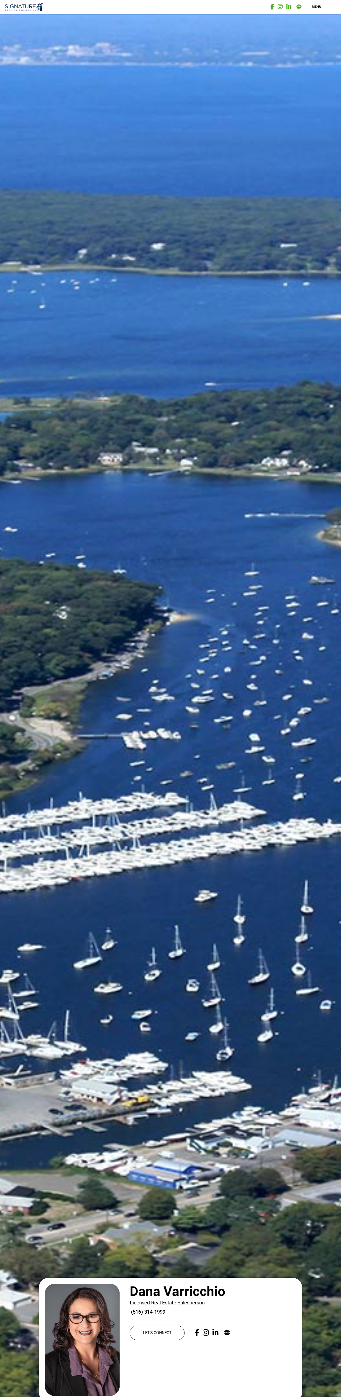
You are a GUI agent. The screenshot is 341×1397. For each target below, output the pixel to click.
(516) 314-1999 (147, 1312)
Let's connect (157, 1332)
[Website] (299, 6)
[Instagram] (280, 6)
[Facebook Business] (272, 6)
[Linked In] (288, 6)
